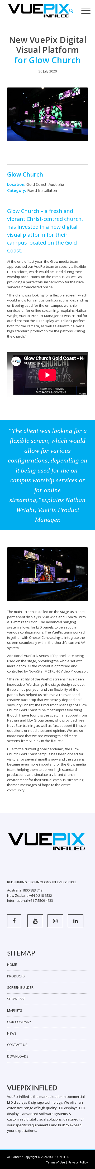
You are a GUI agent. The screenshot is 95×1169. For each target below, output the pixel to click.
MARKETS (14, 1010)
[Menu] (86, 10)
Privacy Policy (78, 1162)
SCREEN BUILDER (20, 987)
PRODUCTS (16, 976)
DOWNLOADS (17, 1056)
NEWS (12, 1033)
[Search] (71, 10)
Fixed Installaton (42, 190)
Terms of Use (55, 1162)
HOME (12, 964)
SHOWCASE (16, 998)
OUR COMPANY (19, 1021)
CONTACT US (17, 1044)
